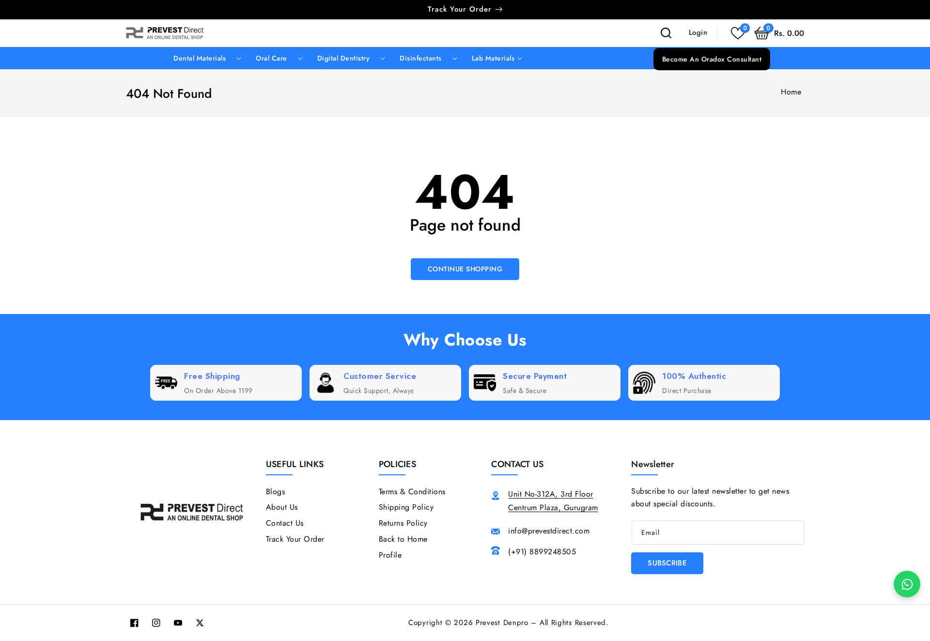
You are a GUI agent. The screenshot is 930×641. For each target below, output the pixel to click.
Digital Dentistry (343, 58)
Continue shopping (465, 269)
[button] (779, 33)
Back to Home (403, 539)
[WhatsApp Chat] (907, 584)
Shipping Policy (406, 507)
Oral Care (271, 58)
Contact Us (285, 523)
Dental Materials (199, 58)
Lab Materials (493, 58)
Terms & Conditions (412, 491)
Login (698, 32)
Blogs (275, 491)
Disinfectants (421, 58)
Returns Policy (403, 523)
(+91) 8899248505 (542, 551)
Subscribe (667, 563)
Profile (390, 555)
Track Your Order (295, 539)
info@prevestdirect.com (548, 530)
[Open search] (666, 33)
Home (791, 91)
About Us (282, 507)
